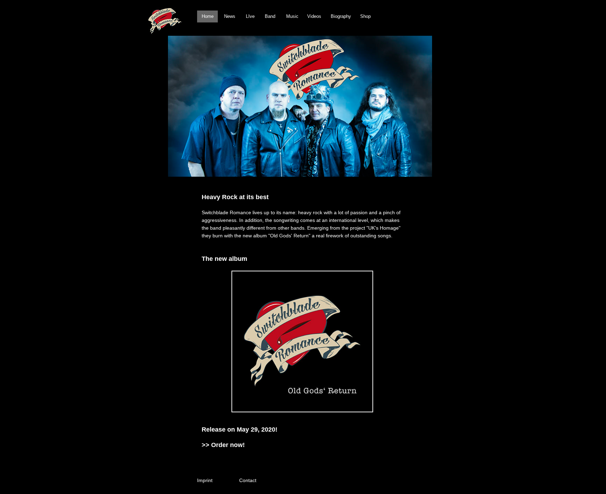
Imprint (205, 480)
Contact (247, 480)
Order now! (228, 444)
